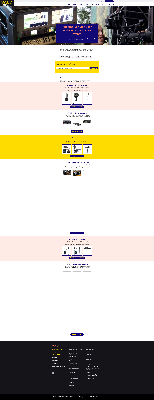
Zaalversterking (72, 372)
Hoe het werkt (75, 1)
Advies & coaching (73, 363)
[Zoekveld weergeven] (113, 4)
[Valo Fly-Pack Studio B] (66, 200)
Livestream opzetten (73, 356)
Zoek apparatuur (94, 68)
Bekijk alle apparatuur (77, 70)
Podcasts (71, 383)
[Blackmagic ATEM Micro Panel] (87, 124)
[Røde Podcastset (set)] (77, 149)
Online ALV (71, 357)
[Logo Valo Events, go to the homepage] (56, 345)
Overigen (108, 4)
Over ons (88, 354)
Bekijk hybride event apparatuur (77, 257)
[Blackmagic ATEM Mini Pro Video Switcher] (66, 124)
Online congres (72, 362)
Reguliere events (74, 368)
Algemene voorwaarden (81, 397)
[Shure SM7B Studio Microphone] (87, 149)
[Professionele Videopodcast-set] (66, 149)
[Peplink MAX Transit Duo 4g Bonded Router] (77, 301)
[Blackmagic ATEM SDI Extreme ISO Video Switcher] (77, 124)
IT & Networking (88, 4)
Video (69, 4)
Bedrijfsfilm (71, 381)
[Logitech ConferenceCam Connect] (66, 98)
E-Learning (71, 382)
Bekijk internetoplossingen (77, 334)
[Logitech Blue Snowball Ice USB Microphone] (77, 98)
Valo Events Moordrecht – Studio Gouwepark (93, 369)
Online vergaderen (73, 359)
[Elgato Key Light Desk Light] (87, 98)
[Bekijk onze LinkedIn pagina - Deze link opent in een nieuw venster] (53, 373)
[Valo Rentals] (7, 3)
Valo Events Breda (90, 378)
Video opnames (72, 373)
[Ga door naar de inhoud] (77, 41)
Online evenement (73, 351)
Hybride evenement (73, 353)
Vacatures (89, 359)
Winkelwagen (100, 1)
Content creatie (73, 378)
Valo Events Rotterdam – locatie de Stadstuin (93, 372)
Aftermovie (71, 385)
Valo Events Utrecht (90, 377)
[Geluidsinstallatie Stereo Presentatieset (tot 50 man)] (77, 251)
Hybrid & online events (75, 349)
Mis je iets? (93, 1)
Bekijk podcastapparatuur (77, 156)
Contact (88, 364)
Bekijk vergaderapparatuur (77, 106)
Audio (74, 4)
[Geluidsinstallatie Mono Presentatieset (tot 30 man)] (66, 251)
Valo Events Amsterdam (91, 375)
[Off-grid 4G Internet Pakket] (66, 301)
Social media (71, 386)
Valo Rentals (90, 349)
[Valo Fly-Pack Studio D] (77, 200)
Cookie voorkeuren (97, 397)
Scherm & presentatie (73, 370)
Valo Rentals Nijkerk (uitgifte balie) (93, 366)
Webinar (71, 354)
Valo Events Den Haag (91, 374)
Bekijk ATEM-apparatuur (77, 131)
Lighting (80, 4)
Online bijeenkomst (73, 360)
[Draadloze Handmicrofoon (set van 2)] (87, 251)
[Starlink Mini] (87, 301)
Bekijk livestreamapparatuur (77, 232)
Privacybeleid (91, 396)
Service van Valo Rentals (84, 1)
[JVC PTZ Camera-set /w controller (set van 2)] (87, 200)
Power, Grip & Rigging (99, 4)
